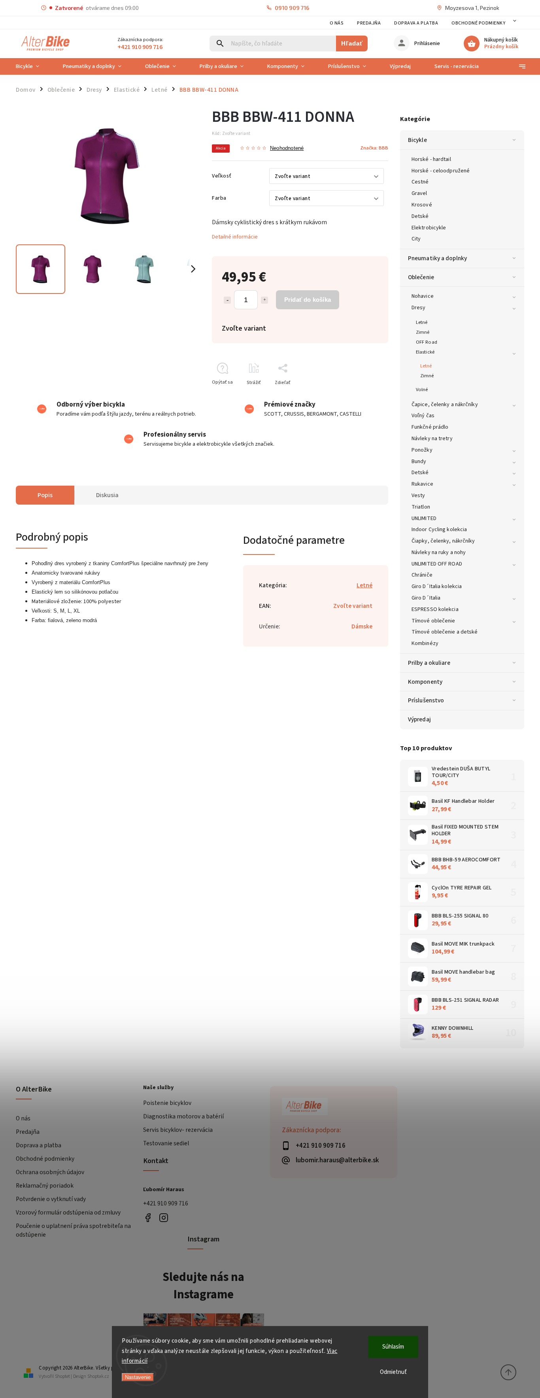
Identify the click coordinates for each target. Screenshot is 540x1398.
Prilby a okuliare (429, 662)
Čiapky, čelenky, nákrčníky (443, 541)
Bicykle (417, 140)
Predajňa (369, 23)
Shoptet (62, 1376)
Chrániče (422, 575)
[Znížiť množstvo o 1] (227, 300)
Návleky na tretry (432, 439)
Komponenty (425, 681)
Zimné (423, 332)
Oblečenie (421, 277)
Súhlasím (393, 1347)
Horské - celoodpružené (441, 171)
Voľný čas (423, 416)
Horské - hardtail (431, 159)
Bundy (419, 461)
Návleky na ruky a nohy (439, 552)
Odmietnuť (393, 1372)
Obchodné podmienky (478, 23)
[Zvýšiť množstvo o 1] (264, 300)
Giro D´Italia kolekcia (437, 586)
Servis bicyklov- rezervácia (178, 1130)
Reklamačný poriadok (45, 1185)
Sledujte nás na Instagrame (203, 1285)
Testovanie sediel (166, 1143)
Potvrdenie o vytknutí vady (51, 1199)
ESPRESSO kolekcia (435, 609)
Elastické (425, 352)
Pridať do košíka (307, 299)
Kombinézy (425, 643)
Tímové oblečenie (433, 621)
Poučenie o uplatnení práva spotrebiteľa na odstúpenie (73, 1230)
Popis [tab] (45, 495)
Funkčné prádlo (430, 427)
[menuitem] (33, 66)
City (416, 239)
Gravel (419, 193)
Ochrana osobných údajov (50, 1172)
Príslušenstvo (426, 700)
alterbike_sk (164, 1217)
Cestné (420, 182)
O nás (337, 23)
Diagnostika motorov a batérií (183, 1116)
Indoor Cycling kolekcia (439, 529)
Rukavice (422, 484)
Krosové (422, 205)
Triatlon (421, 507)
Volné (422, 389)
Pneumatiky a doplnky (437, 258)
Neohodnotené (287, 148)
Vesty (418, 495)
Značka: (374, 147)
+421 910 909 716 (165, 1203)
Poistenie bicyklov (167, 1103)
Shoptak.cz (98, 1376)
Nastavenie (138, 1377)
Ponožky (422, 450)
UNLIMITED (424, 518)
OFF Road (426, 342)
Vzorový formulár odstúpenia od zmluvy (68, 1212)
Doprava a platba (416, 23)
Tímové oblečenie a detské (445, 632)
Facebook (148, 1217)
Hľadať (352, 43)
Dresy (419, 308)
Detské (420, 216)
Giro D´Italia (426, 598)
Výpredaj (419, 719)
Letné (422, 322)
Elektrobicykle (429, 228)
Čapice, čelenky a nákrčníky (445, 405)
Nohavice (423, 296)
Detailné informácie (235, 237)
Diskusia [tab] (107, 495)
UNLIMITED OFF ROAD (437, 564)
